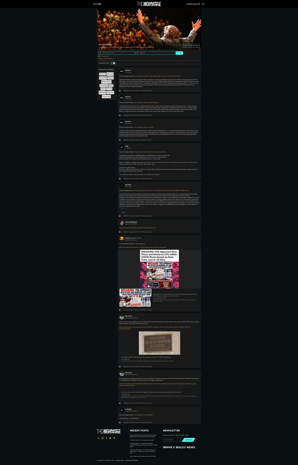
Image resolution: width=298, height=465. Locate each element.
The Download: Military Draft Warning (146, 102)
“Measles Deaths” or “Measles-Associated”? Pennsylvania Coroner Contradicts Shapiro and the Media (143, 445)
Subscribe (188, 439)
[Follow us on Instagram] (102, 438)
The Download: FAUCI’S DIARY (143, 127)
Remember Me (105, 56)
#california (103, 74)
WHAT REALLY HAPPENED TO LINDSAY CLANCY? (150, 152)
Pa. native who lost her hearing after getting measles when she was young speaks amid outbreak (151, 392)
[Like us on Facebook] (106, 438)
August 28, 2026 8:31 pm (131, 223)
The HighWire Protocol (131, 460)
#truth (102, 92)
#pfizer (103, 88)
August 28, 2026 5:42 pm (131, 240)
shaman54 (128, 316)
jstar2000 (128, 184)
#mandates (104, 85)
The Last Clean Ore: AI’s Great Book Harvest (142, 440)
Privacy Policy (120, 460)
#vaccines (106, 96)
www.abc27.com (125, 394)
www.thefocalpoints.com (160, 298)
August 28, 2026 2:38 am (131, 411)
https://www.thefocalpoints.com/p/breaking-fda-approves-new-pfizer (143, 247)
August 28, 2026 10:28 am (131, 318)
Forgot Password (108, 58)
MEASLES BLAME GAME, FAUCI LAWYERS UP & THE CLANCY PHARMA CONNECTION (161, 190)
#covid (110, 74)
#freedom (106, 82)
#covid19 (103, 78)
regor (127, 146)
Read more (123, 208)
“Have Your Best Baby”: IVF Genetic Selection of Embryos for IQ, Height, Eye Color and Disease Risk (143, 451)
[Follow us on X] (98, 438)
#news (111, 85)
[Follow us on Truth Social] (114, 438)
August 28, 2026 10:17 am (131, 374)
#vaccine (110, 92)
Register (100, 58)
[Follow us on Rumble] (110, 438)
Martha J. (128, 70)
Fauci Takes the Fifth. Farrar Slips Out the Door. (143, 456)
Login (131, 90)
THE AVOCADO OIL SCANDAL (143, 415)
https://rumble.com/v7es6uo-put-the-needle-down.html (137, 227)
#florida (110, 78)
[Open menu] (203, 4)
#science (109, 88)
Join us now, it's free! (191, 45)
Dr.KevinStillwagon (131, 222)
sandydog (128, 409)
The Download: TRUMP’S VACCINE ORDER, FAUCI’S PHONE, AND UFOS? (157, 76)
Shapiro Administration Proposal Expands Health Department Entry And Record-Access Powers (143, 436)
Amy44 (127, 238)
